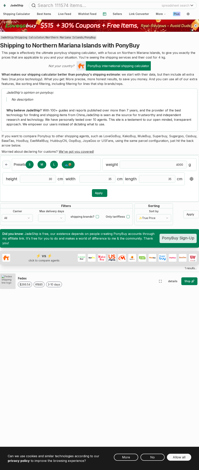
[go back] (6, 164)
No (152, 457)
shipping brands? (82, 216)
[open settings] (188, 14)
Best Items (44, 14)
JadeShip (7, 37)
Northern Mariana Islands (64, 37)
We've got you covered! (76, 152)
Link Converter (139, 14)
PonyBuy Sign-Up (178, 238)
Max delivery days (51, 211)
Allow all (179, 457)
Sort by (154, 211)
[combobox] (17, 218)
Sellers (117, 14)
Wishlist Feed (87, 14)
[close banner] (195, 26)
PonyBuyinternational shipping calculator (118, 66)
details (172, 281)
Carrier (17, 211)
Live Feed (64, 14)
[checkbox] (97, 216)
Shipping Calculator (29, 37)
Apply (99, 193)
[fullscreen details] (160, 281)
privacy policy (19, 461)
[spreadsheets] (104, 14)
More (159, 14)
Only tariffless (115, 216)
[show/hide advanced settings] (191, 179)
